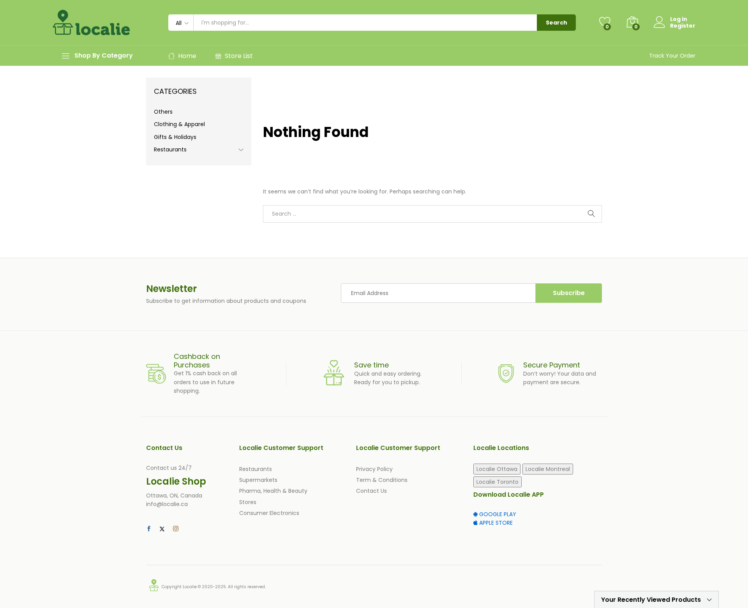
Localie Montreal (548, 469)
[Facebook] (148, 529)
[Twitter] (162, 529)
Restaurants (170, 149)
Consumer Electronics (269, 513)
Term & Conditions (382, 480)
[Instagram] (176, 529)
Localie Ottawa (496, 469)
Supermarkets (258, 480)
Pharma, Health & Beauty (273, 491)
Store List (239, 56)
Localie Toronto (497, 482)
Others (163, 112)
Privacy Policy (374, 469)
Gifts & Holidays (175, 137)
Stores (247, 502)
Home (187, 56)
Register (682, 26)
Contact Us (371, 491)
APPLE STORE (495, 523)
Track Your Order (672, 56)
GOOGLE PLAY (497, 514)
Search (556, 22)
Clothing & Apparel (179, 124)
